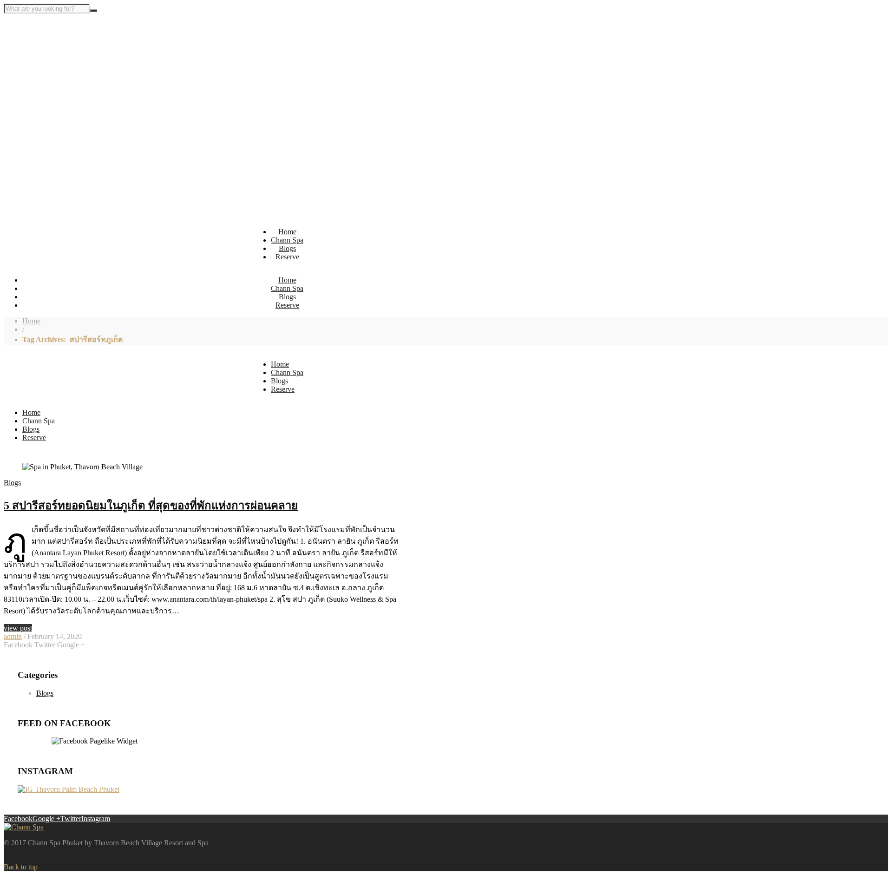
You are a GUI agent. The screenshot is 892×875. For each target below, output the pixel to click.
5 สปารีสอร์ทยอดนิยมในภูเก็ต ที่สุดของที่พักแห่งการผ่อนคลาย (151, 506)
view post (18, 628)
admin (13, 636)
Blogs (287, 248)
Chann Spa (287, 240)
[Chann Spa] (24, 827)
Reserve (287, 257)
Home (287, 232)
